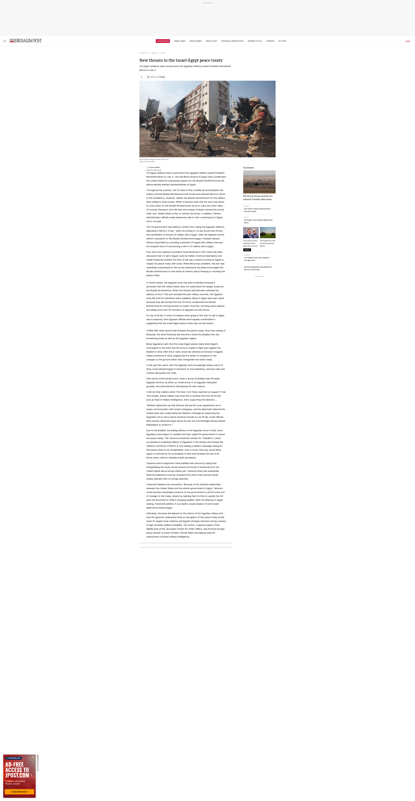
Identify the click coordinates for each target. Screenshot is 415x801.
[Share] (141, 77)
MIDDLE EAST (211, 41)
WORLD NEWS (196, 41)
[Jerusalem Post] (24, 41)
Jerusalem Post (144, 53)
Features (163, 53)
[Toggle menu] (4, 41)
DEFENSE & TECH (255, 41)
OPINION (270, 41)
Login (407, 41)
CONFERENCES (163, 41)
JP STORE (282, 41)
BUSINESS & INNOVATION (232, 41)
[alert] (19, 776)
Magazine (155, 53)
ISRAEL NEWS (179, 41)
